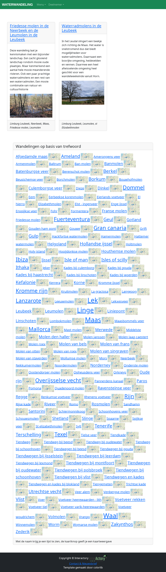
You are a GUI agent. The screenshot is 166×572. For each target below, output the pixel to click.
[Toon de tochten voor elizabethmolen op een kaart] (68, 204)
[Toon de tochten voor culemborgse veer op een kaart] (69, 188)
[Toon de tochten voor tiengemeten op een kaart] (119, 484)
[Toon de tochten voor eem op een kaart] (42, 197)
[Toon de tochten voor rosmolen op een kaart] (117, 403)
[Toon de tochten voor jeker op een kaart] (57, 268)
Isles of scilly (114, 260)
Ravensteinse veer (114, 388)
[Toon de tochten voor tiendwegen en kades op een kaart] (22, 483)
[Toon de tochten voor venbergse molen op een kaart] (136, 492)
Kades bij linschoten (81, 275)
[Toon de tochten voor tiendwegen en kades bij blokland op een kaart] (86, 484)
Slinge (87, 418)
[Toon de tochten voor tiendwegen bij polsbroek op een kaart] (109, 470)
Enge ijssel (119, 204)
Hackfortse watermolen (69, 236)
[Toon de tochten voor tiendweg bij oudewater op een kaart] (129, 442)
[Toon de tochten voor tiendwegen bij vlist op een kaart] (97, 476)
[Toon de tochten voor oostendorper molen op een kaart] (67, 372)
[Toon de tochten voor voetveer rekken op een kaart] (22, 506)
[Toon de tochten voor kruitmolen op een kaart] (84, 291)
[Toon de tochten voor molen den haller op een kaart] (77, 336)
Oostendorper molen (44, 372)
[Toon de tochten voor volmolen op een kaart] (72, 516)
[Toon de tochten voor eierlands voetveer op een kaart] (131, 197)
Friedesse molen (28, 220)
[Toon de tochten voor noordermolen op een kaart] (83, 365)
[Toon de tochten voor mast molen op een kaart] (88, 330)
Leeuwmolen (64, 301)
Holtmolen (134, 244)
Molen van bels (73, 343)
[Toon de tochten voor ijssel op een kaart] (58, 260)
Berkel (110, 171)
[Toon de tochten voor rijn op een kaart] (141, 396)
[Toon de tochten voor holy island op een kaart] (52, 251)
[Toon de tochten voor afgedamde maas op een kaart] (54, 156)
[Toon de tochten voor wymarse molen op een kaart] (104, 524)
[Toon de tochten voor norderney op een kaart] (117, 365)
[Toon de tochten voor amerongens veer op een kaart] (127, 156)
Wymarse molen (85, 524)
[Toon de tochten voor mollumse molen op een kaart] (92, 358)
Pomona (35, 388)
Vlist (20, 499)
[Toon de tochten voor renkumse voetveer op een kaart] (77, 397)
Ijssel (46, 260)
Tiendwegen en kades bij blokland (54, 484)
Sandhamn (132, 404)
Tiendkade (118, 435)
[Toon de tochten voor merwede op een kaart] (119, 329)
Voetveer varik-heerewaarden (83, 507)
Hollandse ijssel (96, 243)
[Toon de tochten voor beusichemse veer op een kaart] (50, 179)
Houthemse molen (118, 251)
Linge (85, 309)
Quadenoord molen (69, 388)
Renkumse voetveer (56, 397)
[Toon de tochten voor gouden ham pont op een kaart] (63, 228)
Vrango (84, 517)
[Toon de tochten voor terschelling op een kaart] (48, 434)
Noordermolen (66, 365)
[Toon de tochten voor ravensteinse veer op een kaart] (138, 388)
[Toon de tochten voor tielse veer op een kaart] (103, 435)
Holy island (37, 251)
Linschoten (26, 320)
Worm (53, 524)
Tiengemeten (103, 484)
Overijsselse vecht (58, 380)
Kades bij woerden (123, 275)
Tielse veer (89, 435)
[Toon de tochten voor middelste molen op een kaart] (32, 337)
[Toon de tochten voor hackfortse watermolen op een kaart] (94, 236)
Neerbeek (127, 358)
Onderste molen (136, 365)
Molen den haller (54, 336)
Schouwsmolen (27, 418)
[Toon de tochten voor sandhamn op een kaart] (22, 411)
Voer (41, 499)
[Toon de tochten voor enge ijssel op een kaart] (133, 204)
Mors (103, 358)
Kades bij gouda (119, 268)
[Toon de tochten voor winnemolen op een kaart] (42, 524)
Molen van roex (65, 351)
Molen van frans (115, 343)
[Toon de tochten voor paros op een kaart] (22, 388)
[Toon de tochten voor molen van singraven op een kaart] (135, 351)
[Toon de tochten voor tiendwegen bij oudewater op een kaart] (48, 470)
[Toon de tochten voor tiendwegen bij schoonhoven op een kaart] (48, 476)
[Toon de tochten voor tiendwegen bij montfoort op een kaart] (121, 462)
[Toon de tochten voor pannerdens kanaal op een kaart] (130, 381)
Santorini (37, 411)
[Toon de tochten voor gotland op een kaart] (22, 228)
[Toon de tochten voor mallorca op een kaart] (57, 329)
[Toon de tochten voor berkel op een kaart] (124, 171)
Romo (73, 404)
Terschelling (28, 434)
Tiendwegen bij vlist (72, 476)
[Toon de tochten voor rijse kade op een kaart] (37, 404)
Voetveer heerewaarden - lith (79, 499)
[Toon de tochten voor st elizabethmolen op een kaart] (69, 426)
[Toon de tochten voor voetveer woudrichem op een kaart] (41, 517)
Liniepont (116, 311)
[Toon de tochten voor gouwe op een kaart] (87, 228)
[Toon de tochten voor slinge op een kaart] (100, 418)
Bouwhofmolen (130, 179)
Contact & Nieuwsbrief (83, 563)
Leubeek (24, 311)
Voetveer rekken (130, 499)
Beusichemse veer (29, 179)
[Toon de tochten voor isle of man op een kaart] (95, 260)
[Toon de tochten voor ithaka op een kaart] (36, 267)
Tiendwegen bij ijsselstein (39, 455)
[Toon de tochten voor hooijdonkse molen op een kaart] (95, 251)
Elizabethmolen (49, 204)
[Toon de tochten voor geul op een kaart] (120, 219)
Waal (110, 515)
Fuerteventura (72, 219)
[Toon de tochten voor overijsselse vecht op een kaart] (88, 380)
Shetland (60, 418)
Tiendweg (23, 442)
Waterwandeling (17, 4)
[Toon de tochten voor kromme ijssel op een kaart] (126, 282)
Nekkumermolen (28, 365)
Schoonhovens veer (113, 411)
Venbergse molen (116, 492)
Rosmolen (101, 403)
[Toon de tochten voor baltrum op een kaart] (68, 164)
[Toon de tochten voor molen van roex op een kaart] (83, 351)
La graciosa (99, 291)
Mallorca (39, 329)
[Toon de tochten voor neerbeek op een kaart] (142, 358)
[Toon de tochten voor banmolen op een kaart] (130, 163)
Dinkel (103, 188)
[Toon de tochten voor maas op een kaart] (108, 319)
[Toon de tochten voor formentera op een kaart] (95, 211)
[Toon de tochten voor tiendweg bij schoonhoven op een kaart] (47, 449)
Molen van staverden (31, 358)
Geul (108, 219)
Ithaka (22, 267)
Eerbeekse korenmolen (66, 197)
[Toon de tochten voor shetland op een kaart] (75, 418)
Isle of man (76, 260)
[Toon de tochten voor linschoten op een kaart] (43, 320)
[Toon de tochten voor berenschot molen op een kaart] (96, 171)
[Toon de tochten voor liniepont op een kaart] (131, 311)
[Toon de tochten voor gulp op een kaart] (45, 236)
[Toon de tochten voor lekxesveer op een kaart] (135, 301)
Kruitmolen (69, 291)
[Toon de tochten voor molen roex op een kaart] (52, 344)
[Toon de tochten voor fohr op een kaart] (64, 211)
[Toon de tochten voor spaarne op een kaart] (125, 418)
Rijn (129, 396)
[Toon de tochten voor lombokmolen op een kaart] (78, 321)
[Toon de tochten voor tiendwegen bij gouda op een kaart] (140, 449)
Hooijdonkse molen (73, 251)
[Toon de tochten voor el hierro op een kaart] (31, 204)
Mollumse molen (73, 358)
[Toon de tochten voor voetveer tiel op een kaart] (54, 507)
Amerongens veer (107, 156)
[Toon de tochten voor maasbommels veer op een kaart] (22, 330)
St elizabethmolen (49, 426)
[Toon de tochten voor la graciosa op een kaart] (115, 291)
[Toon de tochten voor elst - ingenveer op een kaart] (104, 204)
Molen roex (37, 344)
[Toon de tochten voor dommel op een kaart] (22, 196)
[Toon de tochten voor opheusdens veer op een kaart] (107, 372)
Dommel (134, 187)
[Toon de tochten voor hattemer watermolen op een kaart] (41, 244)
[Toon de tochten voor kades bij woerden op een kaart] (144, 275)
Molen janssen (94, 337)
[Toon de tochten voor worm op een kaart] (66, 524)
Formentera (80, 211)
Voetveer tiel (38, 507)
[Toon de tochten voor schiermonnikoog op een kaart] (92, 411)
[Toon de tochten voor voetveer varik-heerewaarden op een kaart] (111, 507)
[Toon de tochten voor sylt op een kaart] (88, 426)
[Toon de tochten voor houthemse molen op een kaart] (142, 251)
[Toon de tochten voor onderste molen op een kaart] (22, 372)
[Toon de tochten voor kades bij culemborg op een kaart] (101, 268)
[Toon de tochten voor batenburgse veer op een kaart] (55, 171)
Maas (93, 319)
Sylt (78, 426)
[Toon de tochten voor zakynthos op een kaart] (140, 524)
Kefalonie (26, 282)
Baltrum (55, 164)
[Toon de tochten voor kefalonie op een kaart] (42, 282)
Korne (79, 282)
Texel (60, 434)
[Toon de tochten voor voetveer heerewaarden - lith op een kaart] (108, 499)
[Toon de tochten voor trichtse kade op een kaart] (22, 492)
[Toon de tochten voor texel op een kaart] (74, 434)
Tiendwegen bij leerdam (98, 455)
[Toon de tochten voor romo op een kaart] (85, 404)
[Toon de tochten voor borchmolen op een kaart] (82, 179)
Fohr (54, 211)
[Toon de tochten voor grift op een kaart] (22, 236)
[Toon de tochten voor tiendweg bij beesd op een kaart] (79, 442)
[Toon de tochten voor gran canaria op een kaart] (133, 227)
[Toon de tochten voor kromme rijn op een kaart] (54, 290)
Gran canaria (110, 227)
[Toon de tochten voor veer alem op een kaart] (97, 492)
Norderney (100, 365)
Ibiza (22, 259)
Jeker (46, 268)
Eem (32, 197)
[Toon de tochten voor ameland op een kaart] (87, 156)
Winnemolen (25, 524)
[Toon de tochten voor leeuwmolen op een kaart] (81, 301)
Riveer (50, 403)
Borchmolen (66, 179)
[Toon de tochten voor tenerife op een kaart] (119, 426)
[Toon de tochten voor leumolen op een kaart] (70, 311)
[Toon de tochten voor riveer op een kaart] (62, 403)
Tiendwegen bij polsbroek (78, 470)
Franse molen (114, 210)
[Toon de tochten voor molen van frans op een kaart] (136, 343)
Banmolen (113, 163)
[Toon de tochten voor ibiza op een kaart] (35, 259)
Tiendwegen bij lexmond (34, 463)
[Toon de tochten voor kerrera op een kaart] (67, 282)
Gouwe (74, 228)
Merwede (104, 329)
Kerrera (54, 282)
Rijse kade (23, 404)
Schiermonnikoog (72, 411)
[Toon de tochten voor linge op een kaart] (101, 309)
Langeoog (129, 291)
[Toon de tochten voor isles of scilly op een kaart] (134, 260)
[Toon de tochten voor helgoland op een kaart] (73, 243)
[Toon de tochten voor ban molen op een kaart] (97, 164)
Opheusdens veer (87, 372)
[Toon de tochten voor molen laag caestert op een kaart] (22, 344)
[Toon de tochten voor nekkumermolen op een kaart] (48, 365)
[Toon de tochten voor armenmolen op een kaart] (42, 164)
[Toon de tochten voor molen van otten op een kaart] (47, 351)
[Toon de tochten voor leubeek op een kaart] (38, 311)
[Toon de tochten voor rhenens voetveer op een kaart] (118, 397)
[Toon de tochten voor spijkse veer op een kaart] (29, 426)
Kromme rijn (32, 290)
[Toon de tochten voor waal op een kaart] (125, 515)
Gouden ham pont (42, 228)
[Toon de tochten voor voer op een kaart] (52, 499)
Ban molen (83, 164)
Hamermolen (111, 236)
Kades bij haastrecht (34, 274)
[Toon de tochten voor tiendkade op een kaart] (132, 435)
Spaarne (113, 418)
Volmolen (56, 516)
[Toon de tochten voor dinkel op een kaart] (116, 188)
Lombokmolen (60, 321)
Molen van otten (28, 351)
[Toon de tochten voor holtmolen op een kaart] (22, 251)
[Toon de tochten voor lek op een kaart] (105, 300)
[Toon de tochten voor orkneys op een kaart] (133, 372)
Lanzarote (28, 300)
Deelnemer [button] (55, 4)
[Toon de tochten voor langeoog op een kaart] (143, 291)
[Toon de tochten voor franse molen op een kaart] (134, 210)
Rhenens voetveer (97, 397)
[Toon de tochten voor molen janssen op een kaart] (112, 337)
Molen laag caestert (133, 337)
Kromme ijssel (109, 282)
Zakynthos (122, 524)
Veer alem (82, 492)
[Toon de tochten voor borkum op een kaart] (112, 179)
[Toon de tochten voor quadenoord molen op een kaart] (91, 388)
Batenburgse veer (32, 171)
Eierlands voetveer (110, 197)
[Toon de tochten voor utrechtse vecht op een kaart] (68, 491)
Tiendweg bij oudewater (104, 442)
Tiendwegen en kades (124, 476)
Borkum (97, 179)
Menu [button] (40, 4)
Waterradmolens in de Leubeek (81, 28)
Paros (142, 380)
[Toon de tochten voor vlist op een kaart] (31, 499)
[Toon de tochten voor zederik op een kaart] (36, 531)
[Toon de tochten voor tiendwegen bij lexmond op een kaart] (59, 463)
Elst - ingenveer (86, 204)
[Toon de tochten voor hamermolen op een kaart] (127, 236)
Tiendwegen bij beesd (70, 449)
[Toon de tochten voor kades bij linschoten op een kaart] (103, 275)
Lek (92, 300)
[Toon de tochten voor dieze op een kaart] (91, 188)
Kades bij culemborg (79, 268)
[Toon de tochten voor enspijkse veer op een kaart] (44, 211)
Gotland (134, 219)
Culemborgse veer (45, 188)
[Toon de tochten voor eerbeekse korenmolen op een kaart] (90, 197)
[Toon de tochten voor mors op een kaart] (114, 358)
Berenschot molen (76, 171)
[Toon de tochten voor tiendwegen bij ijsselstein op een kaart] (70, 455)
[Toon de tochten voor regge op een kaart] (34, 396)
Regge (22, 396)
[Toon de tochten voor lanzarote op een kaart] (48, 300)
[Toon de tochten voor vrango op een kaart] (96, 517)
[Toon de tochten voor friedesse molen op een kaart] (47, 220)
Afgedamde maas (32, 156)
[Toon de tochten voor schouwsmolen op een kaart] (45, 418)
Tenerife (103, 426)
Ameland (70, 156)
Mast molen (73, 330)
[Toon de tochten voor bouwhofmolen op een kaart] (22, 188)
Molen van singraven (109, 351)
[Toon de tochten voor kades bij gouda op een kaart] (138, 268)
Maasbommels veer (129, 321)
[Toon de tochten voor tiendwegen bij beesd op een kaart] (93, 449)
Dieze (80, 188)
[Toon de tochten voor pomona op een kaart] (48, 388)
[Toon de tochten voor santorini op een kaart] (52, 411)
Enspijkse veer (26, 211)
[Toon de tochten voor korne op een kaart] (92, 282)
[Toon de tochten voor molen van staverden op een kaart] (54, 358)
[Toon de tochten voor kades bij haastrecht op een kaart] (60, 274)
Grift (143, 228)
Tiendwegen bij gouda (116, 449)
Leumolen (54, 311)
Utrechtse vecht (45, 491)
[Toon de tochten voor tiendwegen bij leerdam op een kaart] (127, 455)
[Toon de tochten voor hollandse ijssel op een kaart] (119, 243)
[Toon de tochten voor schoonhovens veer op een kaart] (135, 411)
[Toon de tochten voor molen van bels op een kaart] (93, 343)
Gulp (33, 236)
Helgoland (56, 243)
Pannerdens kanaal (109, 381)
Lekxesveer (119, 301)
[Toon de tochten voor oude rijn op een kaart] (28, 380)
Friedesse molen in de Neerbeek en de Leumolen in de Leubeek (29, 32)
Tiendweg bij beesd (58, 442)
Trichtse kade (136, 484)
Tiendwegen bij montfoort (90, 462)
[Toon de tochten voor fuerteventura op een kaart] (97, 219)
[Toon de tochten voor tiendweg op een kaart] (37, 442)
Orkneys (119, 372)
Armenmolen (26, 164)
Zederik (23, 531)
